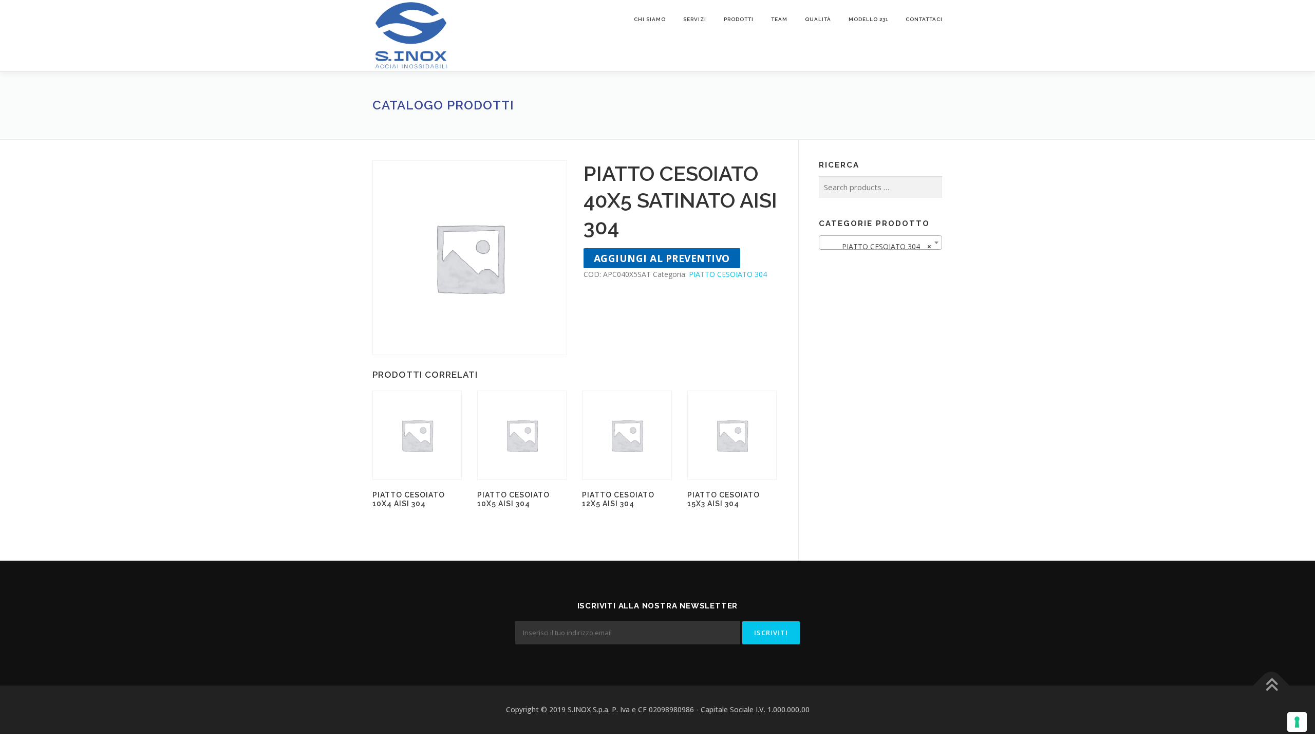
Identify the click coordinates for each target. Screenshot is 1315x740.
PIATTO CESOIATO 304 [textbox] (877, 246)
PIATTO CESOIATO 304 (728, 274)
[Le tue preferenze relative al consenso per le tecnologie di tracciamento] (1297, 722)
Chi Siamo (650, 19)
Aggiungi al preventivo (662, 258)
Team (779, 19)
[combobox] (880, 242)
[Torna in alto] (1271, 686)
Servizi (694, 19)
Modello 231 (868, 19)
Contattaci (924, 19)
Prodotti (739, 19)
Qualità (818, 19)
